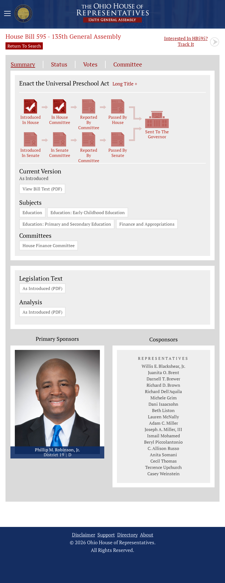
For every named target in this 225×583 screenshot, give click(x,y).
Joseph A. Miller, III (163, 429)
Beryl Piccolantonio (163, 442)
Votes (90, 64)
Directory (127, 535)
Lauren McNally (163, 416)
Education (32, 212)
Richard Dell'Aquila (163, 391)
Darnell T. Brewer (163, 378)
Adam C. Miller (163, 423)
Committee (127, 64)
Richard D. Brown (163, 385)
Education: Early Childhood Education (87, 212)
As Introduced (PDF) (42, 288)
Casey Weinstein (163, 473)
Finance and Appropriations (147, 224)
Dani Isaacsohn (163, 404)
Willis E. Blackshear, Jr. (163, 366)
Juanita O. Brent (163, 372)
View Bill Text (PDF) (42, 189)
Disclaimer (83, 535)
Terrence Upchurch (163, 467)
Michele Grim (163, 397)
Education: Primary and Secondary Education (66, 224)
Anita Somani (163, 454)
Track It (186, 41)
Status (59, 64)
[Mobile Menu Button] (7, 14)
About (146, 535)
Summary (23, 64)
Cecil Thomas (163, 460)
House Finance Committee (48, 245)
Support (106, 535)
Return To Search (24, 46)
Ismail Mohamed (163, 435)
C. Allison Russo (163, 448)
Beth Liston (163, 410)
